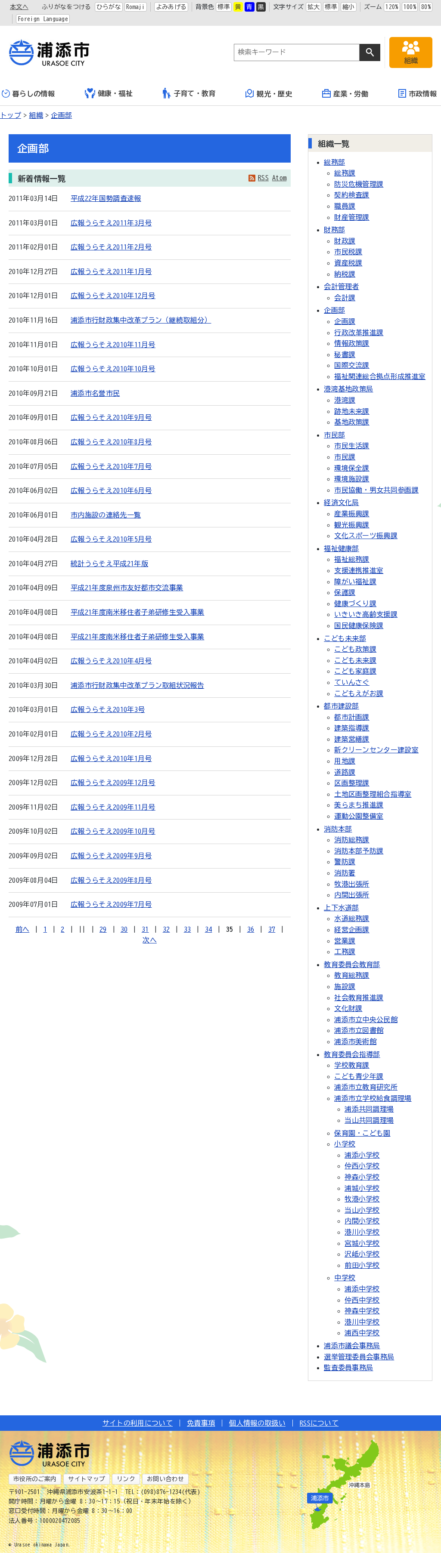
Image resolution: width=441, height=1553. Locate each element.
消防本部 (338, 829)
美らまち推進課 (358, 804)
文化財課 (348, 1008)
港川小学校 (362, 1232)
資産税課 (348, 262)
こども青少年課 (358, 1076)
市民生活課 (352, 445)
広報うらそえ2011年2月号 (111, 246)
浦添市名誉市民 (95, 393)
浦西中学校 (362, 1332)
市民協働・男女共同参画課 (376, 490)
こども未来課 (355, 660)
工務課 (344, 951)
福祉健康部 (341, 548)
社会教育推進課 (358, 997)
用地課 (344, 761)
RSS (263, 177)
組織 (36, 115)
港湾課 (344, 400)
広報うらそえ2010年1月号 (111, 758)
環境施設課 (352, 478)
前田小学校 (362, 1265)
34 (208, 929)
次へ (150, 940)
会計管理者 (341, 286)
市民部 (334, 434)
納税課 (344, 274)
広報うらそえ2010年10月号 (113, 368)
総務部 (334, 162)
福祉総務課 (352, 559)
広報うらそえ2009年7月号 (111, 904)
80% (426, 7)
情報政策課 (352, 343)
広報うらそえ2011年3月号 (111, 222)
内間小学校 (362, 1220)
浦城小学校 (362, 1188)
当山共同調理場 (369, 1120)
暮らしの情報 (33, 93)
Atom (279, 177)
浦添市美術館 (355, 1041)
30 (124, 929)
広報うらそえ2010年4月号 (111, 660)
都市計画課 (352, 717)
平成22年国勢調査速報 (106, 198)
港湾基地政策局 (348, 388)
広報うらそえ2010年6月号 (111, 490)
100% (410, 7)
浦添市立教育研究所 (366, 1087)
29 (103, 929)
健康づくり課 (355, 603)
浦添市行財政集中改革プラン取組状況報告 (137, 685)
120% (391, 7)
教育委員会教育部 (352, 964)
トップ (10, 115)
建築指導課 (352, 727)
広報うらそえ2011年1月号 (111, 271)
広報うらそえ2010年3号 (108, 709)
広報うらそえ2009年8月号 (111, 880)
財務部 (334, 229)
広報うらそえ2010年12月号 (113, 295)
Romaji (135, 7)
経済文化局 (341, 502)
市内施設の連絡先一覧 (106, 515)
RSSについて (319, 1423)
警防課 (344, 861)
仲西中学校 (362, 1300)
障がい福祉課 (355, 581)
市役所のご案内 (34, 1479)
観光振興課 (352, 524)
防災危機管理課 (358, 184)
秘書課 (344, 354)
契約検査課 (352, 194)
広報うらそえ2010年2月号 (111, 733)
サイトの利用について (137, 1423)
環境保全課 (352, 468)
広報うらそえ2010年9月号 (111, 417)
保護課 (344, 592)
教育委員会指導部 (352, 1054)
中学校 (344, 1277)
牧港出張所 (352, 884)
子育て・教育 (195, 93)
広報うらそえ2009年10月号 (113, 831)
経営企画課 (352, 929)
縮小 (348, 7)
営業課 (344, 940)
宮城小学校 (362, 1243)
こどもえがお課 (358, 693)
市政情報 (423, 93)
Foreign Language (43, 19)
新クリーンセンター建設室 (376, 749)
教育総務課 (352, 975)
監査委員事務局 (348, 1367)
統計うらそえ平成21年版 (109, 563)
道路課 (344, 772)
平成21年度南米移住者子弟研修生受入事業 (137, 612)
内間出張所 (352, 894)
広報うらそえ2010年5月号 (111, 539)
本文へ (19, 7)
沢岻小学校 (362, 1254)
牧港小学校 (362, 1199)
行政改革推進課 (358, 332)
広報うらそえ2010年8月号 (111, 441)
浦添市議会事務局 (352, 1345)
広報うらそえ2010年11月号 (113, 344)
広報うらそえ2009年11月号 (113, 807)
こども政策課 (355, 649)
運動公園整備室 (358, 816)
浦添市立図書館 (358, 1030)
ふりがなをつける (66, 7)
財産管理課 (352, 217)
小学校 (344, 1143)
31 (145, 929)
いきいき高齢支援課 (366, 614)
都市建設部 (341, 706)
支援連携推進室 (358, 570)
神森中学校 (362, 1310)
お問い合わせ (165, 1479)
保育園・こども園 (362, 1133)
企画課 (344, 321)
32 (166, 929)
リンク (126, 1479)
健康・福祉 (115, 93)
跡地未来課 (352, 411)
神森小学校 (362, 1177)
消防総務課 (352, 839)
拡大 (313, 7)
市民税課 (348, 251)
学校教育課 (352, 1065)
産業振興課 (352, 513)
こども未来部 (345, 638)
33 (187, 929)
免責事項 (201, 1423)
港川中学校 (362, 1322)
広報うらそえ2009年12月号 (113, 782)
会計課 (344, 297)
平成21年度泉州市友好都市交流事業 (127, 587)
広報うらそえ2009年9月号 (111, 855)
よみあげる (171, 7)
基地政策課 (352, 422)
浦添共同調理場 (369, 1109)
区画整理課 (352, 783)
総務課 (344, 172)
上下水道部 (341, 907)
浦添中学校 (362, 1288)
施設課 (344, 986)
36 (251, 929)
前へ (23, 929)
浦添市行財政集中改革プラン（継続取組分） (141, 320)
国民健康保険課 (358, 625)
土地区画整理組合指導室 (373, 794)
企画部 (61, 115)
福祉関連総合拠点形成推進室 (379, 376)
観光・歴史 (274, 93)
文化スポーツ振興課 (366, 535)
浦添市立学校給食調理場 (373, 1098)
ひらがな (108, 7)
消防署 (344, 872)
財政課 (344, 240)
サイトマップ (86, 1479)
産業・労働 (351, 93)
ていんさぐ (352, 682)
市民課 (344, 456)
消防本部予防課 (358, 850)
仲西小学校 (362, 1165)
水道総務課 (352, 918)
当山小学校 (362, 1210)
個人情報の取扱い (257, 1423)
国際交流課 (352, 365)
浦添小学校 (362, 1155)
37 (272, 929)
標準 (223, 7)
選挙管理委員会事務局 (359, 1356)
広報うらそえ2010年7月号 (111, 466)
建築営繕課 (352, 739)
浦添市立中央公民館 (366, 1019)
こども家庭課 (355, 671)
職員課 (344, 206)
